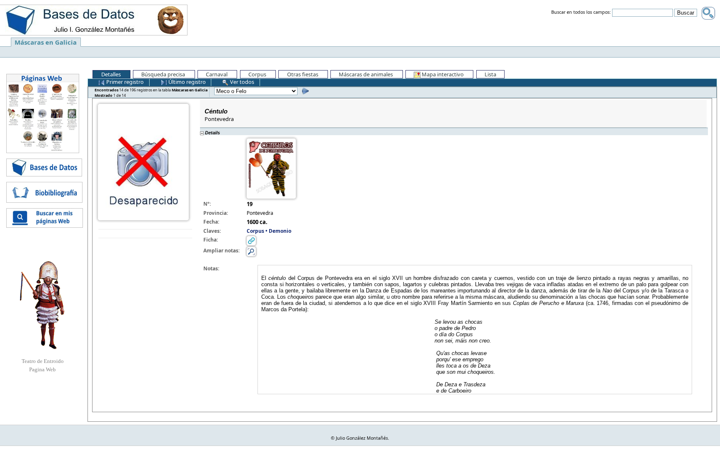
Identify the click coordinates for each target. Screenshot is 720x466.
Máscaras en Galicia (46, 42)
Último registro (186, 82)
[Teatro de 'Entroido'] (42, 305)
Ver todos (241, 82)
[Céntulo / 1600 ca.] (143, 162)
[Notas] (251, 251)
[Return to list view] (145, 233)
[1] (304, 90)
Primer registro (124, 82)
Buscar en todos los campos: (581, 12)
